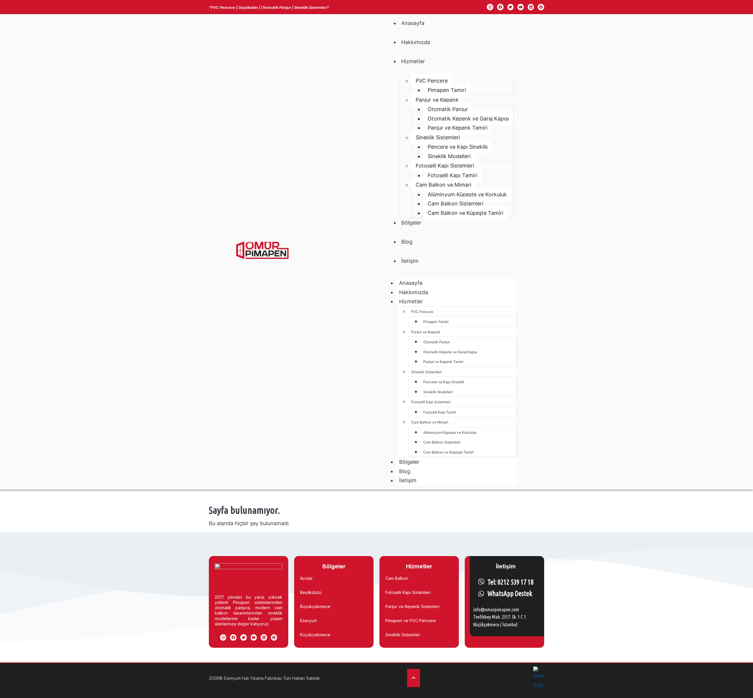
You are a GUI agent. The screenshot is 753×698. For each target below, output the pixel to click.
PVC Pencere (432, 81)
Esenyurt (308, 620)
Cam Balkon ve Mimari (443, 185)
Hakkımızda (415, 42)
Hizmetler (413, 61)
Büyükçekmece (315, 606)
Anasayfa (412, 23)
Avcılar (306, 578)
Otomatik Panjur (448, 109)
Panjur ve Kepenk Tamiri (457, 128)
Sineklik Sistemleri (438, 137)
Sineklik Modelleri (449, 156)
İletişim (410, 261)
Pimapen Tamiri (447, 90)
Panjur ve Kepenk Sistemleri (412, 606)
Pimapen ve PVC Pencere (410, 620)
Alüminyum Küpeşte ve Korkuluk (467, 194)
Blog (406, 242)
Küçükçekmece (315, 634)
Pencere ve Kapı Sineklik (458, 147)
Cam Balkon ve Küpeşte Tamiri (465, 213)
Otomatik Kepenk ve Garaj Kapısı (468, 119)
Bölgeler (411, 223)
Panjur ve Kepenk (437, 100)
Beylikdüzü (310, 592)
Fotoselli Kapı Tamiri (452, 175)
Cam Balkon (396, 578)
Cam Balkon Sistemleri (455, 203)
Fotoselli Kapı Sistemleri (445, 166)
